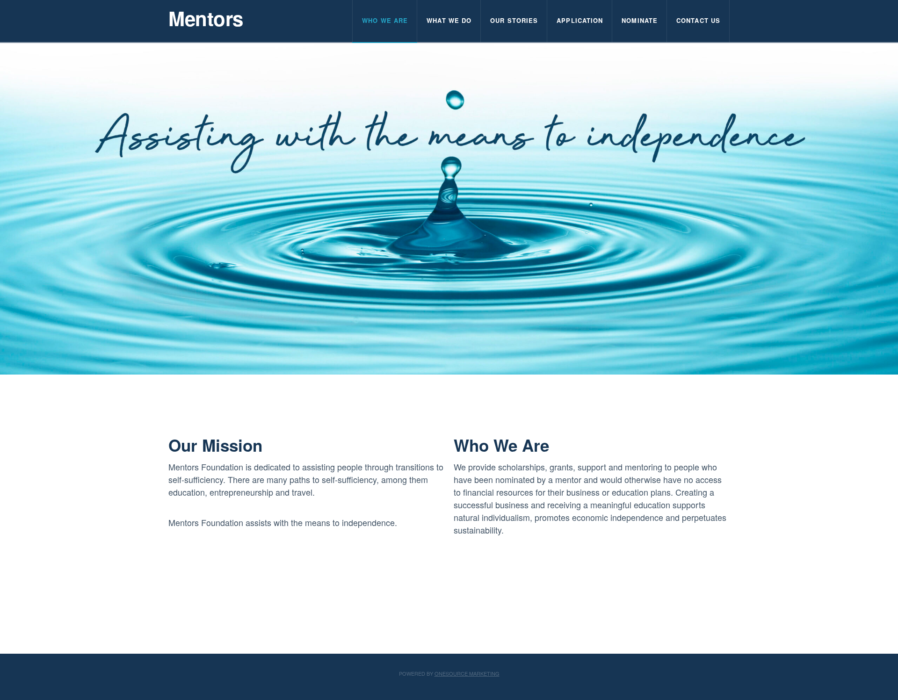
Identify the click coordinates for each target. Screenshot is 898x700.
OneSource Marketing (467, 673)
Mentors (205, 18)
